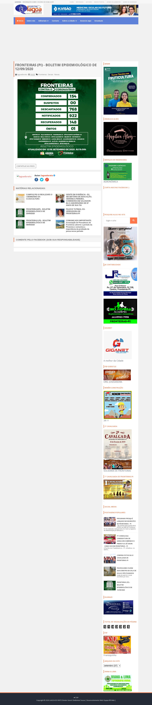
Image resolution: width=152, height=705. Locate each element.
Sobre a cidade (68, 21)
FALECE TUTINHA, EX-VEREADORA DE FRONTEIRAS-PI (75, 211)
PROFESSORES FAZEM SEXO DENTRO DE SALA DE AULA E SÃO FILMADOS (126, 570)
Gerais (50, 74)
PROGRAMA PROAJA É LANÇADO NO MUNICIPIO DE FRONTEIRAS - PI (126, 521)
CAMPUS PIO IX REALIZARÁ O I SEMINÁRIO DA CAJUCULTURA (39, 197)
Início (20, 21)
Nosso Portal (99, 2)
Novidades (79, 2)
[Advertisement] (76, 44)
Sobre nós (31, 21)
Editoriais (42, 21)
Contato (55, 21)
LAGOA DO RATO (56, 700)
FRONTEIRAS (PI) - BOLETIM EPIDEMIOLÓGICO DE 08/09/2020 (38, 222)
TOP (76, 697)
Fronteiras (42, 74)
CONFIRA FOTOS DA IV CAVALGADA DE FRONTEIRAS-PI (125, 557)
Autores (89, 2)
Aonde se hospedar (130, 2)
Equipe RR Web (109, 700)
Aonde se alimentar (114, 2)
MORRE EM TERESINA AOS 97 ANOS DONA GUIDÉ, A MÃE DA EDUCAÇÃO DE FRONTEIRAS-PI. (39, 2)
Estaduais (99, 21)
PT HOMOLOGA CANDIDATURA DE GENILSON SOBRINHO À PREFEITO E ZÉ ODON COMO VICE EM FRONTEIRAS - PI (119, 541)
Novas (56, 74)
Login (71, 2)
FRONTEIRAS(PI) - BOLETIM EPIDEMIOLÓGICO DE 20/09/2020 (38, 211)
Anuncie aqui (85, 21)
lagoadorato (47, 175)
